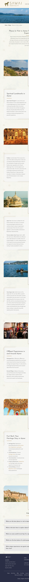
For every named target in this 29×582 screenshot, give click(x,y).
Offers (18, 573)
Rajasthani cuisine (12, 468)
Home (6, 25)
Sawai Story (13, 573)
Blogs (9, 25)
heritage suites (12, 454)
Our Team (22, 573)
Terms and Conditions (19, 574)
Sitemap (19, 578)
